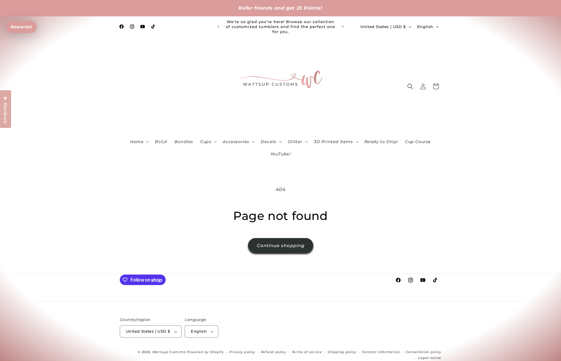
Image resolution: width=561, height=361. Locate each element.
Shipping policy (342, 352)
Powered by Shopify (205, 352)
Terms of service (307, 352)
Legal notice (429, 358)
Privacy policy (242, 352)
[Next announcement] (342, 26)
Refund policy (273, 352)
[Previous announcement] (218, 26)
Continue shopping (280, 245)
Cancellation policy (423, 352)
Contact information (381, 352)
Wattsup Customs (169, 352)
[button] (139, 142)
